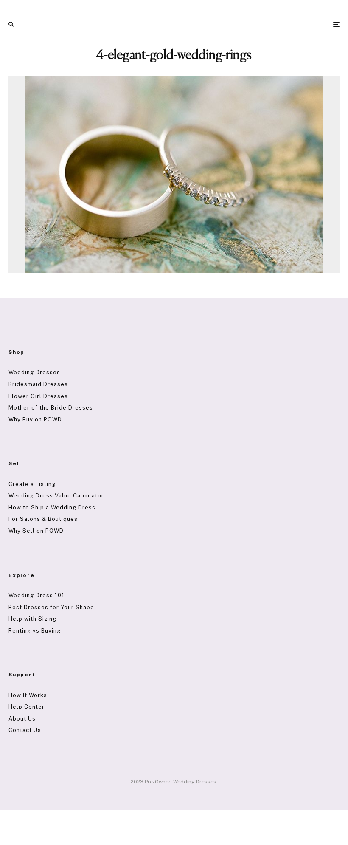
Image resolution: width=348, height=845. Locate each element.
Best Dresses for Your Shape (51, 607)
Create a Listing (32, 484)
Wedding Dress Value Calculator (56, 495)
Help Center (26, 707)
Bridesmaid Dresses (38, 384)
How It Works (27, 695)
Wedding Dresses (34, 372)
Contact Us (24, 730)
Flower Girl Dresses (38, 396)
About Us (22, 718)
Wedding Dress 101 (36, 595)
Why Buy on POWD (35, 419)
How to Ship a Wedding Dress (51, 507)
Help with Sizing (32, 619)
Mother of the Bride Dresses (50, 407)
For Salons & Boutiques (43, 519)
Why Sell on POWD (36, 531)
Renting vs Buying (34, 630)
